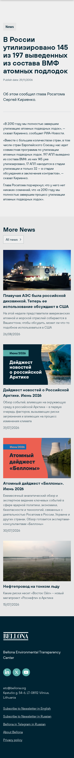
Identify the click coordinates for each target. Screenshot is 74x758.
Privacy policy (12, 740)
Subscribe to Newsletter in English (27, 708)
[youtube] (26, 672)
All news (12, 239)
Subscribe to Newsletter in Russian (27, 716)
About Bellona (13, 732)
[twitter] (17, 672)
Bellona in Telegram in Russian (24, 724)
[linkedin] (7, 672)
